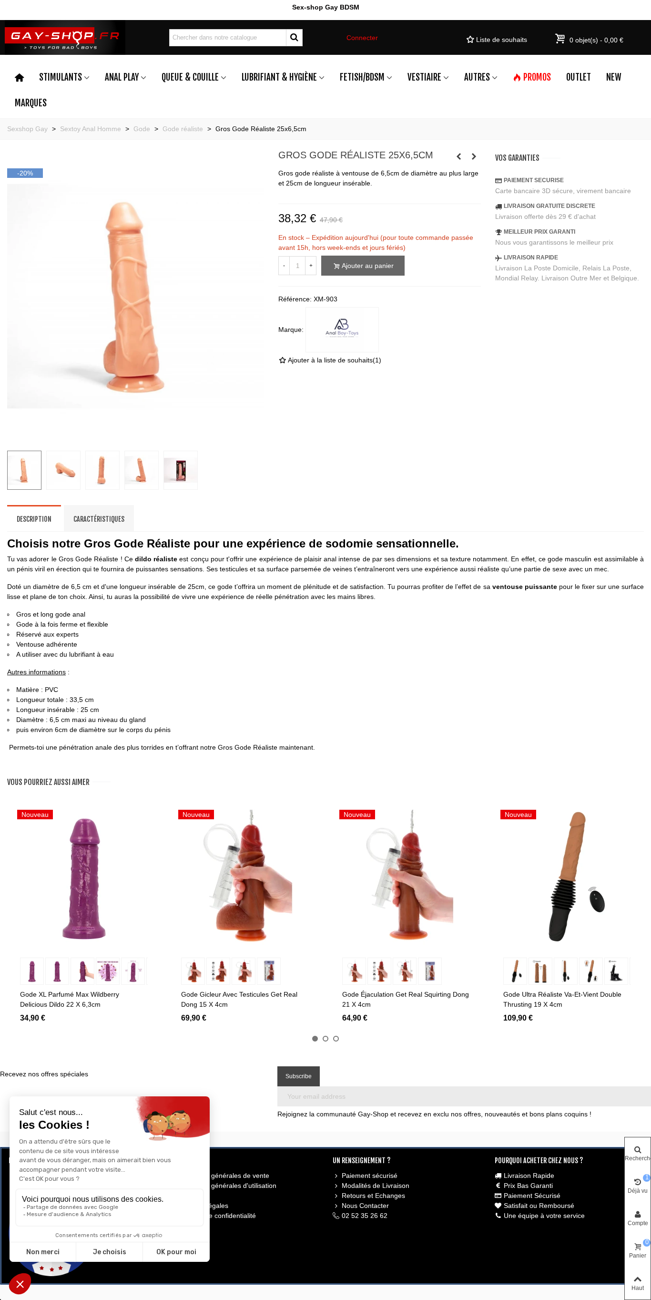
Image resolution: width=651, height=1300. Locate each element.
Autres (477, 77)
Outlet (578, 77)
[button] (315, 1039)
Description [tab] (34, 519)
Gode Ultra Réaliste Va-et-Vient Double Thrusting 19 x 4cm (562, 999)
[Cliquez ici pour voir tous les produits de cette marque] (342, 330)
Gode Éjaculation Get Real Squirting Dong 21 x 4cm (405, 999)
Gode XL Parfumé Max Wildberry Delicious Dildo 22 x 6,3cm (69, 999)
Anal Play (122, 77)
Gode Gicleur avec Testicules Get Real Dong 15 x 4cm (239, 999)
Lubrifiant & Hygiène (279, 77)
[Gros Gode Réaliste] (135, 438)
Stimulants (60, 77)
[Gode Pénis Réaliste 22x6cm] (474, 156)
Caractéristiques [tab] (98, 519)
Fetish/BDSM (362, 77)
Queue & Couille (190, 77)
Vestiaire (424, 77)
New (613, 77)
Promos (537, 77)
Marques (31, 103)
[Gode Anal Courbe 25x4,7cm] (458, 156)
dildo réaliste (156, 559)
